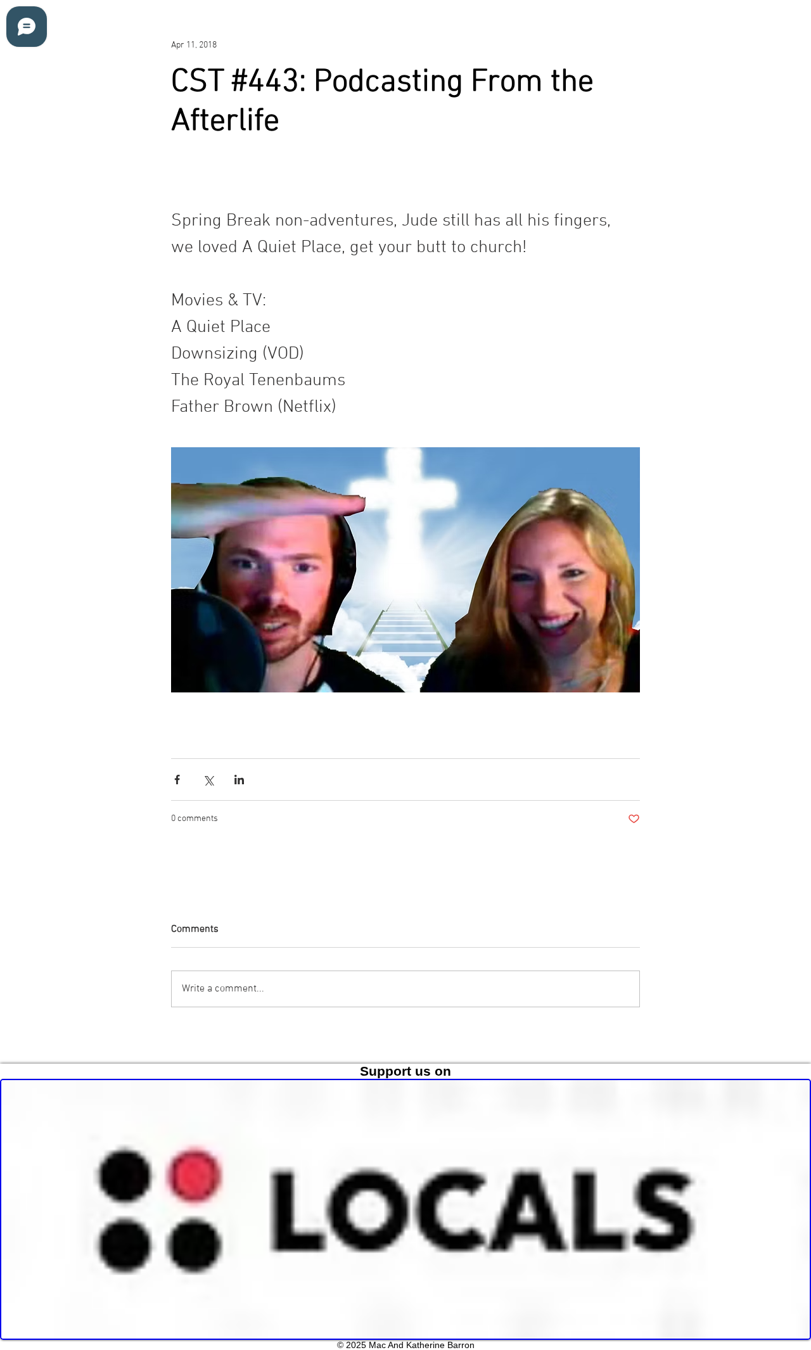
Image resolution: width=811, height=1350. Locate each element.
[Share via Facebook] (177, 780)
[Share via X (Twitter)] (208, 780)
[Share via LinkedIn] (239, 780)
